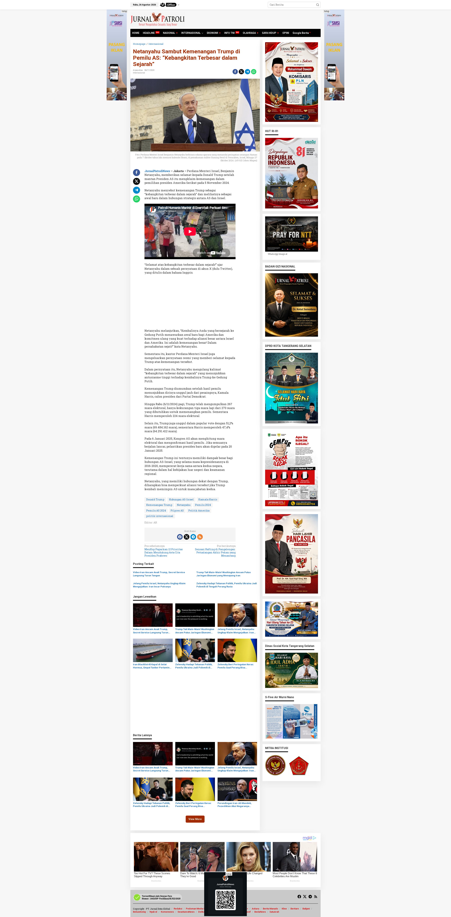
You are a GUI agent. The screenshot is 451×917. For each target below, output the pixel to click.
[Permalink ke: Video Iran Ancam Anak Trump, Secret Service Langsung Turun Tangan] (153, 614)
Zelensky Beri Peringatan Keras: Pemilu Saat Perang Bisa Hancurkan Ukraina (236, 666)
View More (195, 819)
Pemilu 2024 (203, 505)
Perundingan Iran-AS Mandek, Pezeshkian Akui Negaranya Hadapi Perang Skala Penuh (235, 805)
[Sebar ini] (235, 71)
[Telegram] (193, 537)
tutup (124, 11)
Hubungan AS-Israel (181, 499)
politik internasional (159, 516)
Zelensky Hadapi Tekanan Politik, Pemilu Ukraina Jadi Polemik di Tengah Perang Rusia (226, 585)
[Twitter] (186, 537)
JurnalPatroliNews (157, 171)
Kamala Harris (207, 499)
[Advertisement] (190, 302)
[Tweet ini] (241, 71)
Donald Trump (155, 499)
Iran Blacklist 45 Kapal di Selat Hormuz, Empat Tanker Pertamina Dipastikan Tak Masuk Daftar (152, 666)
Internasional (139, 73)
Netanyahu (183, 505)
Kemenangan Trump (159, 505)
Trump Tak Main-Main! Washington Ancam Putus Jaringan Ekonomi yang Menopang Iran (223, 574)
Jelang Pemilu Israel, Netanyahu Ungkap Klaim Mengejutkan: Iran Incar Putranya (159, 585)
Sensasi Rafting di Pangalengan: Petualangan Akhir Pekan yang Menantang (215, 550)
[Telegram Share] (247, 71)
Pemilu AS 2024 (156, 510)
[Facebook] (180, 537)
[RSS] (200, 537)
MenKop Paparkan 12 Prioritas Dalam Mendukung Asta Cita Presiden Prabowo (163, 550)
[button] (318, 5)
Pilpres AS (177, 510)
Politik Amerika (198, 510)
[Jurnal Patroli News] (157, 19)
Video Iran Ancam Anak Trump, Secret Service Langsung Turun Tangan (159, 574)
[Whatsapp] (253, 71)
